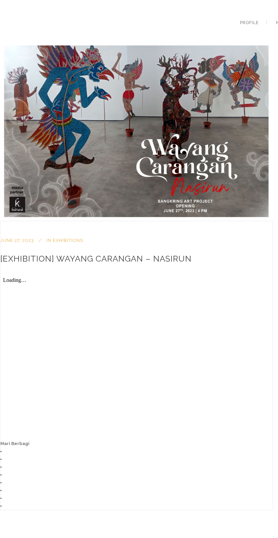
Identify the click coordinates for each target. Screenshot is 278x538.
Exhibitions (68, 240)
